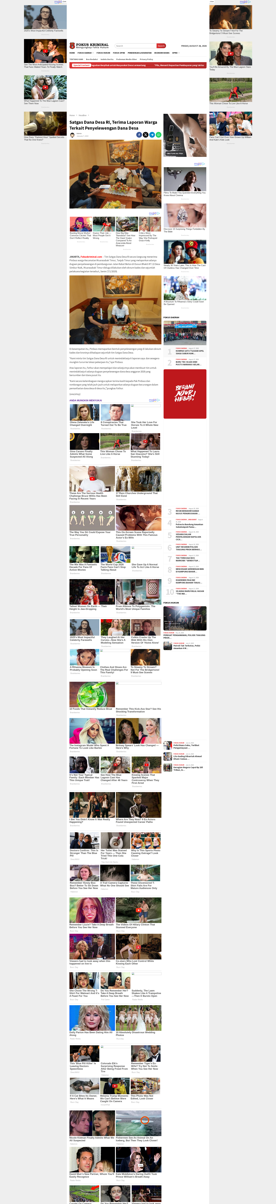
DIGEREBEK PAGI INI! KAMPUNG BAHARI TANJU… (189, 581)
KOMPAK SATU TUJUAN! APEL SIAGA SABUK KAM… (190, 352)
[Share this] (139, 135)
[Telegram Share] (152, 135)
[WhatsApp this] (158, 135)
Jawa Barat (192, 519)
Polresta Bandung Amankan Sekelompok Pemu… (189, 525)
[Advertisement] (138, 20)
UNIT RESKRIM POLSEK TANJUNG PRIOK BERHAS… (189, 548)
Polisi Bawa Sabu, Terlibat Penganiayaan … (186, 746)
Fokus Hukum (168, 633)
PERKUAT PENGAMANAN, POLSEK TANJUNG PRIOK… (184, 636)
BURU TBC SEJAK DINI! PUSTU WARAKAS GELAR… (188, 363)
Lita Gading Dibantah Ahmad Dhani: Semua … (188, 757)
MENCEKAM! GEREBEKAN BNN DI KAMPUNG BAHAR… (190, 570)
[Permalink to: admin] (72, 134)
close (64, 1)
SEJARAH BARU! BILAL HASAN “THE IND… (190, 592)
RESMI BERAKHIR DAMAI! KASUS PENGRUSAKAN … (188, 512)
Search (161, 45)
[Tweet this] (145, 135)
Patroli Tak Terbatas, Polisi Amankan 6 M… (187, 647)
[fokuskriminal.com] (92, 45)
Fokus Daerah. (181, 348)
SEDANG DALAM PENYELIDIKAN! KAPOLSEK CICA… (188, 537)
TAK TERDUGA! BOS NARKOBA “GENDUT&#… (188, 559)
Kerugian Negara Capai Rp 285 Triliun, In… (188, 768)
